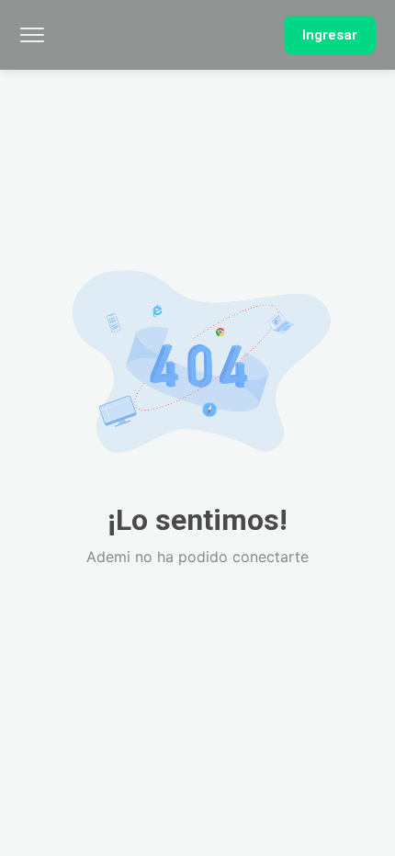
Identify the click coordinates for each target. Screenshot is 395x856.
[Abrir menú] (32, 35)
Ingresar (329, 35)
